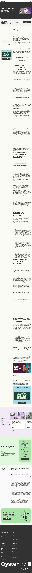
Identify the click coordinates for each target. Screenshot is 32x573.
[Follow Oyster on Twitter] (29, 568)
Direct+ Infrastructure (14, 536)
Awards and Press (3, 559)
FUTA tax (22, 127)
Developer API (13, 532)
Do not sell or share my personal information (16, 551)
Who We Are (3, 545)
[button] (30, 1)
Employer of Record (4, 529)
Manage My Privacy (14, 549)
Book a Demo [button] (6, 58)
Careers (2, 548)
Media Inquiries (13, 560)
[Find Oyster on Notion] (27, 568)
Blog (22, 529)
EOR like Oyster (16, 343)
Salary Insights (3, 536)
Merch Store (3, 555)
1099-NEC (27, 132)
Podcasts (23, 532)
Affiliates (2, 552)
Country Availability (14, 535)
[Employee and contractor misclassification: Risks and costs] (14, 427)
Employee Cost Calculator (15, 539)
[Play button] (6, 54)
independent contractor (17, 88)
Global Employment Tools (15, 540)
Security (2, 556)
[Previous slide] (11, 430)
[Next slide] (13, 430)
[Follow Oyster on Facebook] (21, 568)
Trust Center (13, 545)
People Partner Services (4, 532)
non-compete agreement (18, 294)
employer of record (16, 327)
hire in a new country (27, 338)
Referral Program (3, 553)
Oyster (14, 355)
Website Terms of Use (14, 548)
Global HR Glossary (24, 536)
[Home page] (11, 564)
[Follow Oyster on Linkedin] (25, 568)
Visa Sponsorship (3, 535)
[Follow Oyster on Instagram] (23, 568)
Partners (2, 549)
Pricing (12, 529)
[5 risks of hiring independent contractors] (29, 427)
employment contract (24, 292)
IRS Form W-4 (16, 128)
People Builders (24, 535)
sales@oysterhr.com (14, 557)
